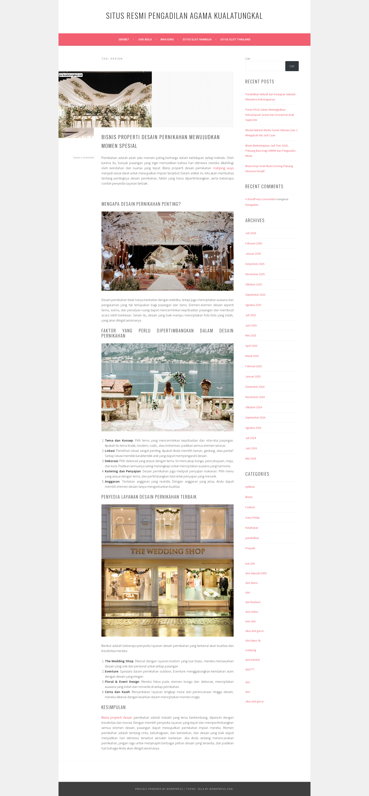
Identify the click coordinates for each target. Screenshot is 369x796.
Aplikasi (250, 487)
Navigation (251, 205)
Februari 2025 (253, 366)
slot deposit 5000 (255, 573)
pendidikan (252, 538)
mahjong (250, 650)
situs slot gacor (254, 631)
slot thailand (252, 602)
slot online (251, 612)
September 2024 (255, 417)
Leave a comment (83, 157)
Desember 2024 (255, 387)
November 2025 (255, 274)
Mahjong (167, 39)
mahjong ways (223, 168)
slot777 (249, 669)
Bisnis (248, 497)
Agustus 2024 (253, 428)
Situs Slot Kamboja (197, 39)
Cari (247, 58)
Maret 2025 (252, 356)
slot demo (251, 583)
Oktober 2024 (253, 407)
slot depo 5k (253, 640)
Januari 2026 (253, 254)
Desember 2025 (255, 264)
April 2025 (251, 346)
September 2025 (255, 295)
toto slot (250, 621)
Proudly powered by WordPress (159, 788)
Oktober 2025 (253, 284)
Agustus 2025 (253, 305)
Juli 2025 (250, 315)
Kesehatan (251, 528)
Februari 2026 (253, 243)
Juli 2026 (250, 233)
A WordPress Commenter (260, 199)
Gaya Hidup (252, 517)
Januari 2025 (253, 376)
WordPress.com (221, 788)
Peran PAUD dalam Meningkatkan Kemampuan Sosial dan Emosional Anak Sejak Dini (269, 115)
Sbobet (124, 39)
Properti (250, 548)
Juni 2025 (251, 325)
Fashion (250, 507)
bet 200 (250, 563)
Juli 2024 (250, 438)
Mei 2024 (250, 458)
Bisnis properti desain (116, 717)
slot (247, 592)
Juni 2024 (251, 448)
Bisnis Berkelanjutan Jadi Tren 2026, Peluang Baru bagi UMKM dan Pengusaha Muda (270, 151)
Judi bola (145, 39)
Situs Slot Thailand (235, 39)
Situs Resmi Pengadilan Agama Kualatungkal (184, 15)
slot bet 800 (252, 660)
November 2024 (255, 397)
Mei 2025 (250, 335)
